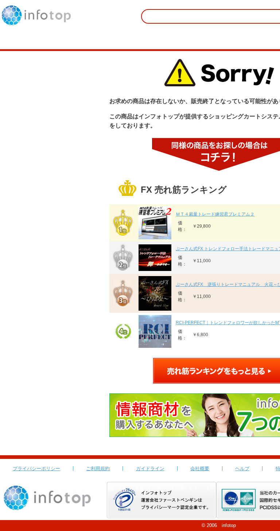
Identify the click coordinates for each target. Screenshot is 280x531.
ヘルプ (242, 468)
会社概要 (199, 468)
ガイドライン (150, 468)
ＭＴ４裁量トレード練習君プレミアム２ (215, 214)
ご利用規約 (98, 468)
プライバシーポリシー (36, 468)
